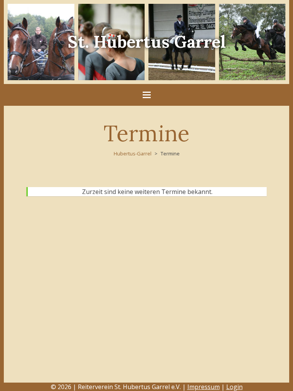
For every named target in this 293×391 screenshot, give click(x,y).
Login (234, 387)
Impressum (203, 387)
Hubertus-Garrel (132, 153)
